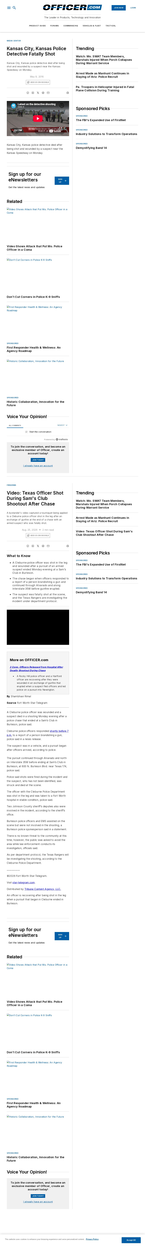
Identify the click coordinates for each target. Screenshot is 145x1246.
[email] (48, 92)
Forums (54, 26)
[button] (9, 8)
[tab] (15, 425)
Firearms (11, 485)
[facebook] (27, 92)
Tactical (111, 26)
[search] (14, 8)
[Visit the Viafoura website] (62, 439)
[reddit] (43, 92)
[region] (38, 432)
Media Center (14, 41)
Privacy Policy (92, 1239)
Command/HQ (70, 26)
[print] (67, 92)
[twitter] (38, 92)
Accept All (131, 1240)
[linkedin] (32, 92)
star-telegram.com (23, 885)
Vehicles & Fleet (92, 26)
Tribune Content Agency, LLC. (42, 892)
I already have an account (38, 465)
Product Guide (37, 26)
